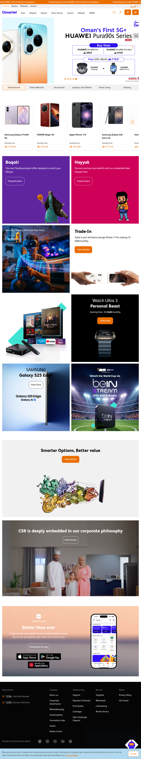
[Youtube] (63, 741)
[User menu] (120, 12)
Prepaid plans (83, 181)
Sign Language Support (80, 719)
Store (23, 13)
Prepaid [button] (44, 13)
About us (54, 695)
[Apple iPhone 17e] (82, 125)
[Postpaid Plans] (36, 190)
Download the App (39, 647)
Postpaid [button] (32, 13)
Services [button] (70, 13)
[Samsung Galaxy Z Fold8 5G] (17, 125)
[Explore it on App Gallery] (38, 665)
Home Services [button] (57, 13)
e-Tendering (101, 706)
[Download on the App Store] (27, 656)
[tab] (13, 87)
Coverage (77, 711)
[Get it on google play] (50, 656)
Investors (33, 6)
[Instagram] (47, 741)
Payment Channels (81, 700)
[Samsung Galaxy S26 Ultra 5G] (115, 125)
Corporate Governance (55, 702)
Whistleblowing (57, 709)
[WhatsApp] (70, 741)
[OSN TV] (36, 328)
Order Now (105, 320)
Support (76, 695)
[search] (114, 12)
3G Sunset (124, 700)
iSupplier (100, 695)
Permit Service (102, 711)
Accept (133, 754)
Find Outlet (78, 706)
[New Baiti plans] (36, 259)
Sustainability (56, 715)
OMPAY (92, 13)
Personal (6, 6)
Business (15, 6)
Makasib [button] (81, 13)
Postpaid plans (15, 181)
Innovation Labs (57, 720)
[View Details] (105, 259)
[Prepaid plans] (105, 190)
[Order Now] (105, 328)
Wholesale (24, 6)
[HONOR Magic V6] (50, 125)
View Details (13, 239)
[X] (55, 741)
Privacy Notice (72, 755)
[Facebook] (39, 741)
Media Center (56, 731)
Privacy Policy (125, 695)
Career (53, 726)
